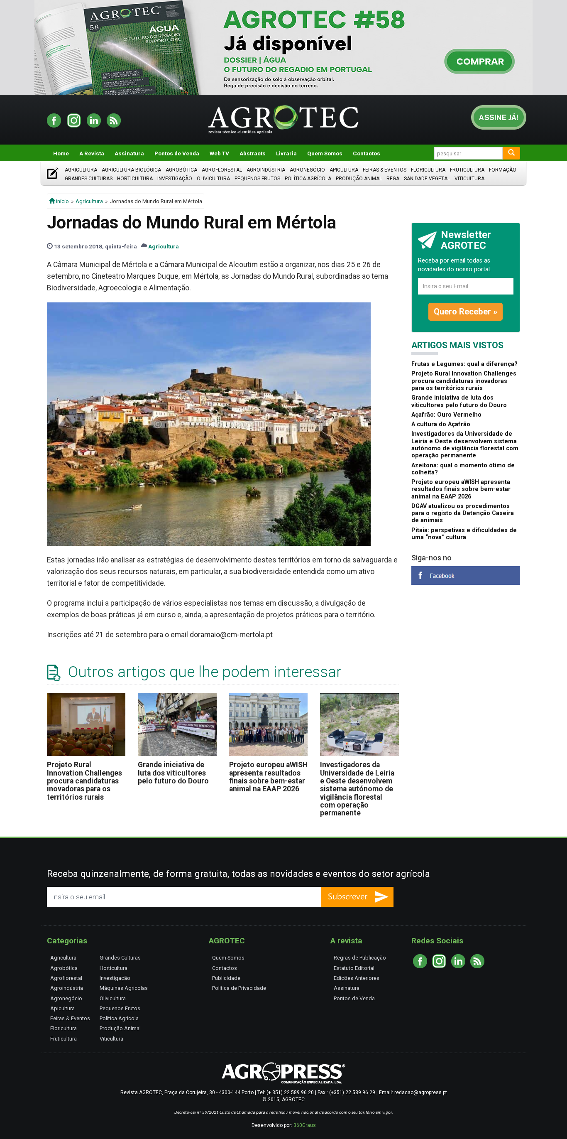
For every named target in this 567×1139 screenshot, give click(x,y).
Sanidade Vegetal (427, 179)
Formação (502, 170)
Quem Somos (324, 153)
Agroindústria (266, 170)
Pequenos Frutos (257, 179)
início (62, 201)
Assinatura (129, 153)
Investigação (174, 179)
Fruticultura (467, 170)
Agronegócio (307, 170)
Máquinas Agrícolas (124, 988)
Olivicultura (213, 179)
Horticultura (135, 179)
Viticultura (469, 179)
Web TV (219, 153)
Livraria (286, 153)
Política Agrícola (308, 179)
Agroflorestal (222, 170)
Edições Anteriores (356, 978)
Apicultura (344, 170)
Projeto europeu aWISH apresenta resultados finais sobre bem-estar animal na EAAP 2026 (268, 777)
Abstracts (253, 153)
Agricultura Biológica (131, 170)
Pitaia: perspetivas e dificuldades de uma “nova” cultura (464, 534)
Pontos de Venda (176, 153)
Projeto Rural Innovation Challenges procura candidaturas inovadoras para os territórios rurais (84, 781)
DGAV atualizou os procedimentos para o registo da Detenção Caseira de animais (462, 513)
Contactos (366, 153)
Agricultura (81, 170)
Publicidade (226, 978)
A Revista (91, 153)
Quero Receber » (465, 312)
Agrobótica (181, 170)
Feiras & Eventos (384, 170)
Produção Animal (359, 179)
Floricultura (428, 170)
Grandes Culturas (88, 179)
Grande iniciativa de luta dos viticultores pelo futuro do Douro (173, 773)
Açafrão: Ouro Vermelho (446, 414)
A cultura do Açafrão (440, 424)
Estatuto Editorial (354, 968)
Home (61, 153)
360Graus (304, 1125)
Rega (392, 179)
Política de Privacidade (239, 988)
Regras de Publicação (360, 958)
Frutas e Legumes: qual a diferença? (464, 364)
